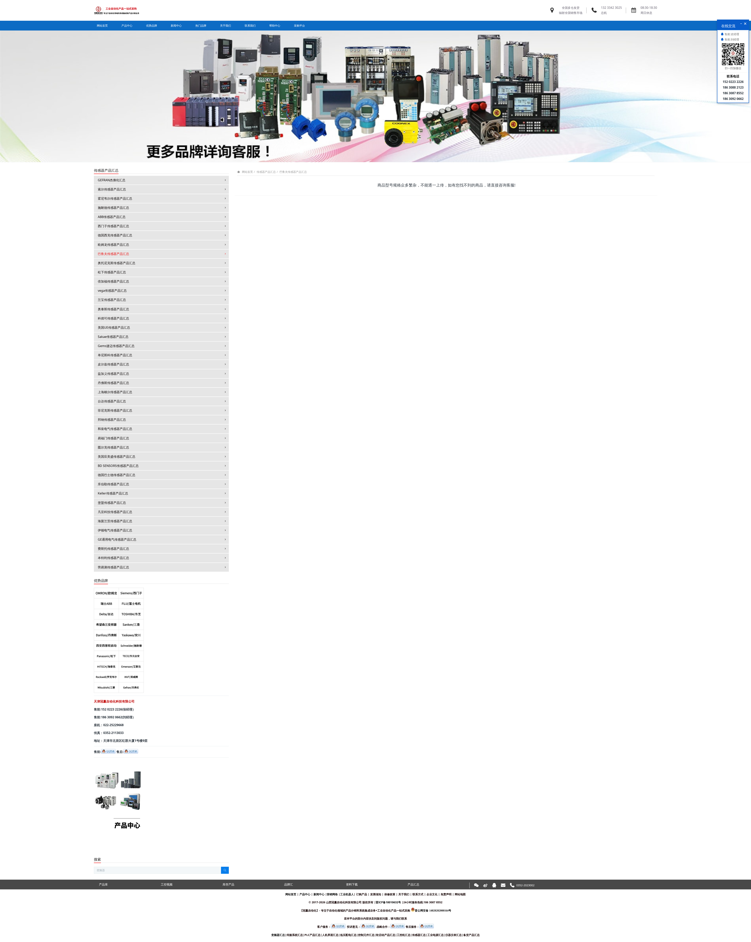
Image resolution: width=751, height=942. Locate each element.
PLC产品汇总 (313, 935)
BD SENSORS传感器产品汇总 (118, 466)
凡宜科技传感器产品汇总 (115, 512)
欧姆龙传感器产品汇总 (113, 244)
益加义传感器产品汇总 (113, 373)
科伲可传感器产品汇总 (113, 318)
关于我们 (403, 894)
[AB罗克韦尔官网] (106, 676)
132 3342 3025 (611, 8)
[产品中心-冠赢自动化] (118, 763)
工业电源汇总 (435, 935)
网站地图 (460, 894)
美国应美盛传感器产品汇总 (116, 456)
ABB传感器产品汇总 (112, 217)
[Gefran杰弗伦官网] (131, 687)
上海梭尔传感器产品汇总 (115, 392)
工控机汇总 (404, 935)
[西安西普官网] (106, 645)
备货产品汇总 (471, 935)
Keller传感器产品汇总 (113, 493)
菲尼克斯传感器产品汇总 (115, 410)
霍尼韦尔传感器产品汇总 (115, 198)
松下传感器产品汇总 (112, 272)
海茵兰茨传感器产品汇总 (115, 521)
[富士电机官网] (131, 603)
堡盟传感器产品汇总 (112, 503)
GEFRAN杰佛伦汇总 (111, 180)
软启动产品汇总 (385, 935)
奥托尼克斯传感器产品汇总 (116, 263)
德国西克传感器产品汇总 (115, 235)
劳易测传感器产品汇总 (113, 567)
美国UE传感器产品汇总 (114, 327)
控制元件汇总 (366, 935)
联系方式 (417, 894)
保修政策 (389, 894)
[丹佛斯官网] (106, 634)
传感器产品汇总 (266, 172)
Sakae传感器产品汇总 (113, 337)
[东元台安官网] (131, 655)
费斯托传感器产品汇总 (113, 548)
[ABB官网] (106, 603)
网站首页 (102, 25)
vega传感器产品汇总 (112, 290)
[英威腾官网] (131, 676)
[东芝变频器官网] (131, 613)
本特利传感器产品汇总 (113, 558)
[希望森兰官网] (106, 624)
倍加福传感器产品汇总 (113, 281)
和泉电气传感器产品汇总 (115, 429)
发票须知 (375, 894)
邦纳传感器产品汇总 (112, 419)
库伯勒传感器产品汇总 (113, 484)
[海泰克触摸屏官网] (106, 666)
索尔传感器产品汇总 (112, 189)
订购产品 (361, 894)
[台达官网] (106, 613)
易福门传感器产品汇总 (113, 438)
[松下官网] (106, 655)
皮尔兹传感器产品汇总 (113, 364)
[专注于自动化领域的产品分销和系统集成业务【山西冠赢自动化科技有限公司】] (116, 10)
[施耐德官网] (131, 645)
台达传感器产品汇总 (112, 401)
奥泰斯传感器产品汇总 (113, 309)
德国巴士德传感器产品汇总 (116, 475)
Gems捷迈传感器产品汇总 (116, 346)
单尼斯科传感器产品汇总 (115, 355)
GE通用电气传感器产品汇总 (117, 539)
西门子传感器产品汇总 (113, 226)
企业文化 (432, 894)
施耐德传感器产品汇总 (113, 207)
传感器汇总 (419, 935)
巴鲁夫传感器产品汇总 (293, 172)
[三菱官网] (106, 687)
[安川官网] (131, 634)
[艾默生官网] (131, 666)
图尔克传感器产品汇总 (113, 447)
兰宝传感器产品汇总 (112, 300)
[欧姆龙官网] (106, 592)
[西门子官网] (131, 592)
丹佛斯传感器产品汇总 (113, 383)
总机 (604, 13)
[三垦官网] (131, 624)
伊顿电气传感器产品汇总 (115, 530)
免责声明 (446, 894)
